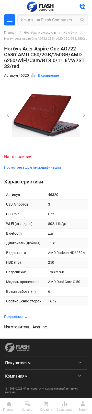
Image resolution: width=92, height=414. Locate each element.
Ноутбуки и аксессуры (40, 32)
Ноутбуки (70, 32)
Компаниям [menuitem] (16, 376)
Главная (10, 32)
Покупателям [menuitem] (18, 362)
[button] (84, 115)
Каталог (9, 19)
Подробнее (13, 317)
